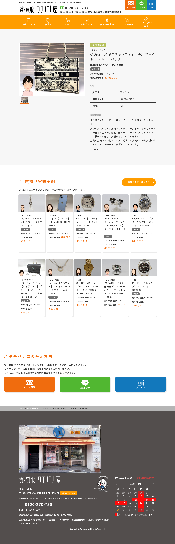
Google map (68, 493)
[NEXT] (153, 484)
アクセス (151, 7)
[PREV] (117, 484)
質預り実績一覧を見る (139, 182)
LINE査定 (141, 7)
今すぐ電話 (131, 7)
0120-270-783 (38, 504)
